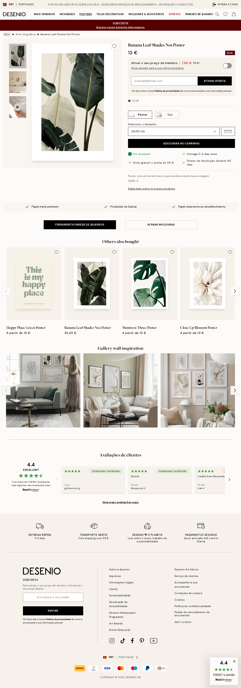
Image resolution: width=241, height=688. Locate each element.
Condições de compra (188, 593)
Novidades (67, 14)
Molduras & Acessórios (146, 14)
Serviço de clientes (187, 576)
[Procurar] (217, 14)
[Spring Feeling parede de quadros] (120, 390)
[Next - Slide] (234, 291)
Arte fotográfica (26, 34)
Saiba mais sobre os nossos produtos (151, 188)
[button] (228, 131)
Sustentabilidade (120, 595)
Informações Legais (121, 582)
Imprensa (115, 576)
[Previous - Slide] (6, 291)
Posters (85, 14)
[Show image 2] (17, 82)
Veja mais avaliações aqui (120, 502)
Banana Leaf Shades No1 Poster (60, 34)
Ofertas (175, 14)
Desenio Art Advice (187, 569)
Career (113, 589)
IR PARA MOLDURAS (161, 224)
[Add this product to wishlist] (114, 45)
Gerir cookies (183, 622)
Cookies (180, 599)
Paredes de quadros (200, 14)
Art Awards (116, 623)
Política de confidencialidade (193, 606)
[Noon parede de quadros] (43, 390)
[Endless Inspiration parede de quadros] (198, 390)
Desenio (131, 677)
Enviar (53, 610)
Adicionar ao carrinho (181, 143)
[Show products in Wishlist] (225, 14)
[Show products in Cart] (234, 14)
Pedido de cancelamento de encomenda (192, 614)
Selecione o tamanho (142, 124)
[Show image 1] (17, 56)
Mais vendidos (44, 14)
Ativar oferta (215, 81)
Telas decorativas (110, 14)
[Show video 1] (17, 107)
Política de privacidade (166, 90)
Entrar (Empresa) (119, 630)
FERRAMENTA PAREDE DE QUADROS (79, 224)
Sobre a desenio (119, 569)
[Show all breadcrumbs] (7, 34)
